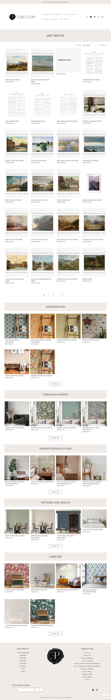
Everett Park (50, 697)
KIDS (23, 669)
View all (55, 384)
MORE (23, 671)
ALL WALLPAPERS (23, 653)
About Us (87, 653)
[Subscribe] (39, 690)
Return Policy (87, 671)
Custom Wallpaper (87, 658)
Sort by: (79, 45)
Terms (87, 679)
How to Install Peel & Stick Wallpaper (87, 663)
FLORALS (23, 661)
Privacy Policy (87, 677)
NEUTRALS (23, 666)
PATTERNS (23, 663)
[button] (87, 17)
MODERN (23, 655)
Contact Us (87, 655)
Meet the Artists (87, 661)
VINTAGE (23, 658)
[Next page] (67, 294)
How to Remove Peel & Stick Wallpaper (87, 666)
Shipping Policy (87, 674)
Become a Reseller (87, 669)
